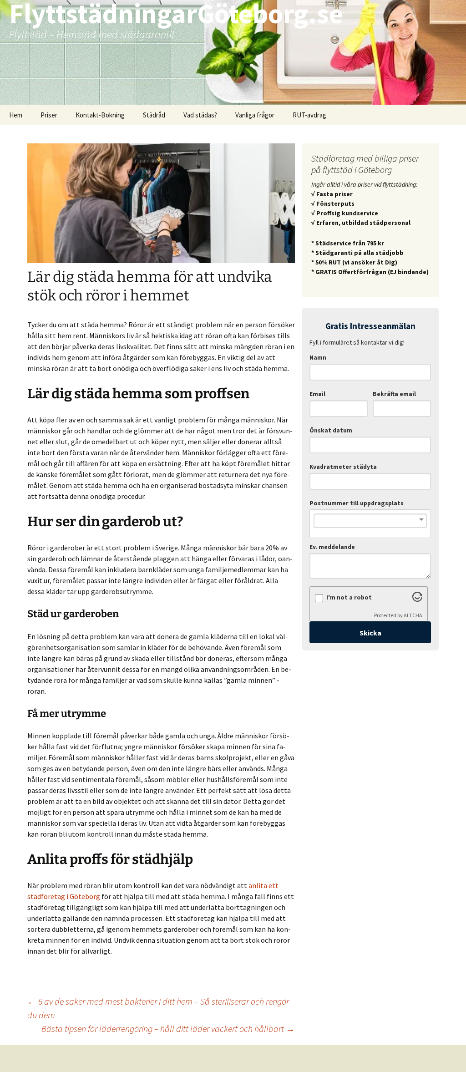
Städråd (154, 115)
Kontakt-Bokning (100, 115)
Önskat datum (330, 430)
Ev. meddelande (332, 547)
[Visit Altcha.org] (417, 599)
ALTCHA (413, 615)
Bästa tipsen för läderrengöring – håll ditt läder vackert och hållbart (168, 1028)
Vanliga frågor (254, 115)
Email (317, 394)
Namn (317, 357)
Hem (15, 115)
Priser (49, 115)
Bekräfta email (394, 394)
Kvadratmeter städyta (343, 467)
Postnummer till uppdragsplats (356, 503)
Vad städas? (200, 115)
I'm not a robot (349, 597)
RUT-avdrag (309, 115)
